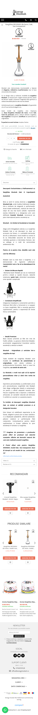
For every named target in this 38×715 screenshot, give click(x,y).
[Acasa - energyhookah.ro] (19, 12)
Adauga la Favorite (11, 149)
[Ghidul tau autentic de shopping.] (19, 705)
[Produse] (3, 20)
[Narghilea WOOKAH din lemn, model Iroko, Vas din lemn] (10, 536)
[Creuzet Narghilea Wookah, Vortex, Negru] (10, 487)
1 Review (23, 38)
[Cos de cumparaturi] (31, 20)
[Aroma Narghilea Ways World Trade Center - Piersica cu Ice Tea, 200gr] (10, 587)
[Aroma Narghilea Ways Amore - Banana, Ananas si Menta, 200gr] (28, 587)
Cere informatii (26, 149)
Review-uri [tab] (7, 464)
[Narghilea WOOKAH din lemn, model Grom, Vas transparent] (28, 536)
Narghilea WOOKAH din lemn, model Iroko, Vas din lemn (10, 547)
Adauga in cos (24, 138)
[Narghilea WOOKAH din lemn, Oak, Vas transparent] (19, 59)
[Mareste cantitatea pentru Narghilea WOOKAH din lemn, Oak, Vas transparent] (14, 138)
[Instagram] (23, 655)
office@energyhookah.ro (20, 671)
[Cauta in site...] (35, 20)
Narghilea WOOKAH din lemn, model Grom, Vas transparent (28, 547)
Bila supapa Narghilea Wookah (27, 498)
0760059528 (20, 668)
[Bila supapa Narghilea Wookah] (28, 487)
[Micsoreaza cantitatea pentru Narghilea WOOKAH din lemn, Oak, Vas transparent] (8, 138)
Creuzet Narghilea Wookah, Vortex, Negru (10, 498)
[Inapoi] (1, 25)
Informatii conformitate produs (12, 456)
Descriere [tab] (6, 182)
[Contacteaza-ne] (26, 20)
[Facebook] (15, 655)
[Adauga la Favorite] (10, 513)
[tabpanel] (19, 59)
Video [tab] (5, 460)
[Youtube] (19, 655)
